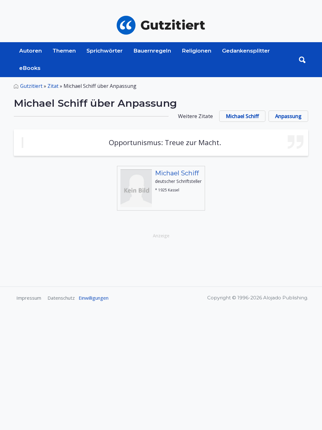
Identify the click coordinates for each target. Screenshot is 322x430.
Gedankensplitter (246, 51)
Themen (64, 51)
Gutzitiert (31, 85)
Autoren (30, 51)
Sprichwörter (104, 51)
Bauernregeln (152, 51)
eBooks (30, 68)
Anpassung (288, 116)
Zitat (52, 85)
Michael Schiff (242, 116)
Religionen (196, 51)
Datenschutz (61, 298)
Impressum (28, 298)
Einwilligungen (93, 298)
